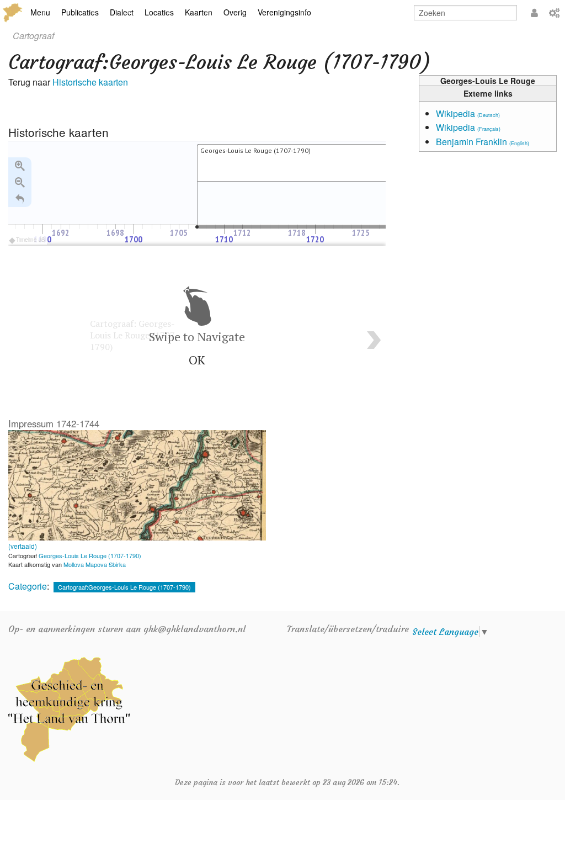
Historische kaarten (90, 82)
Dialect (122, 12)
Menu (40, 12)
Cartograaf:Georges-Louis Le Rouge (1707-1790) (124, 586)
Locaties (159, 12)
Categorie (27, 586)
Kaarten (198, 12)
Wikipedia (468, 113)
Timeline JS (30, 239)
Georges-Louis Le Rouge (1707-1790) (90, 555)
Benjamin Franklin (482, 141)
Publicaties (80, 12)
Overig (235, 12)
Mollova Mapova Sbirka (94, 564)
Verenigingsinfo (284, 12)
